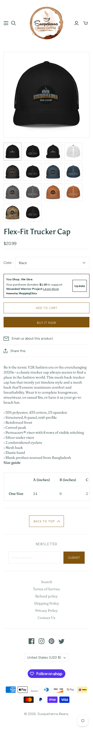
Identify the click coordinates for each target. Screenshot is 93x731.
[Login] (76, 23)
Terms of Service (46, 589)
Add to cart (46, 308)
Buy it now (46, 322)
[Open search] (13, 23)
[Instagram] (41, 641)
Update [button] (79, 286)
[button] (46, 521)
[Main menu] (6, 23)
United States (44, 657)
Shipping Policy (46, 603)
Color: (8, 263)
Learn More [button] (51, 289)
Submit (74, 557)
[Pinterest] (51, 641)
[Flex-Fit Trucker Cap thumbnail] (12, 152)
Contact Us (46, 617)
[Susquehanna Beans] (46, 22)
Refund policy (46, 596)
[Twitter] (61, 641)
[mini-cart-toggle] (85, 23)
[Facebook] (31, 641)
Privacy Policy (46, 610)
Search (46, 581)
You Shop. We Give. (19, 279)
